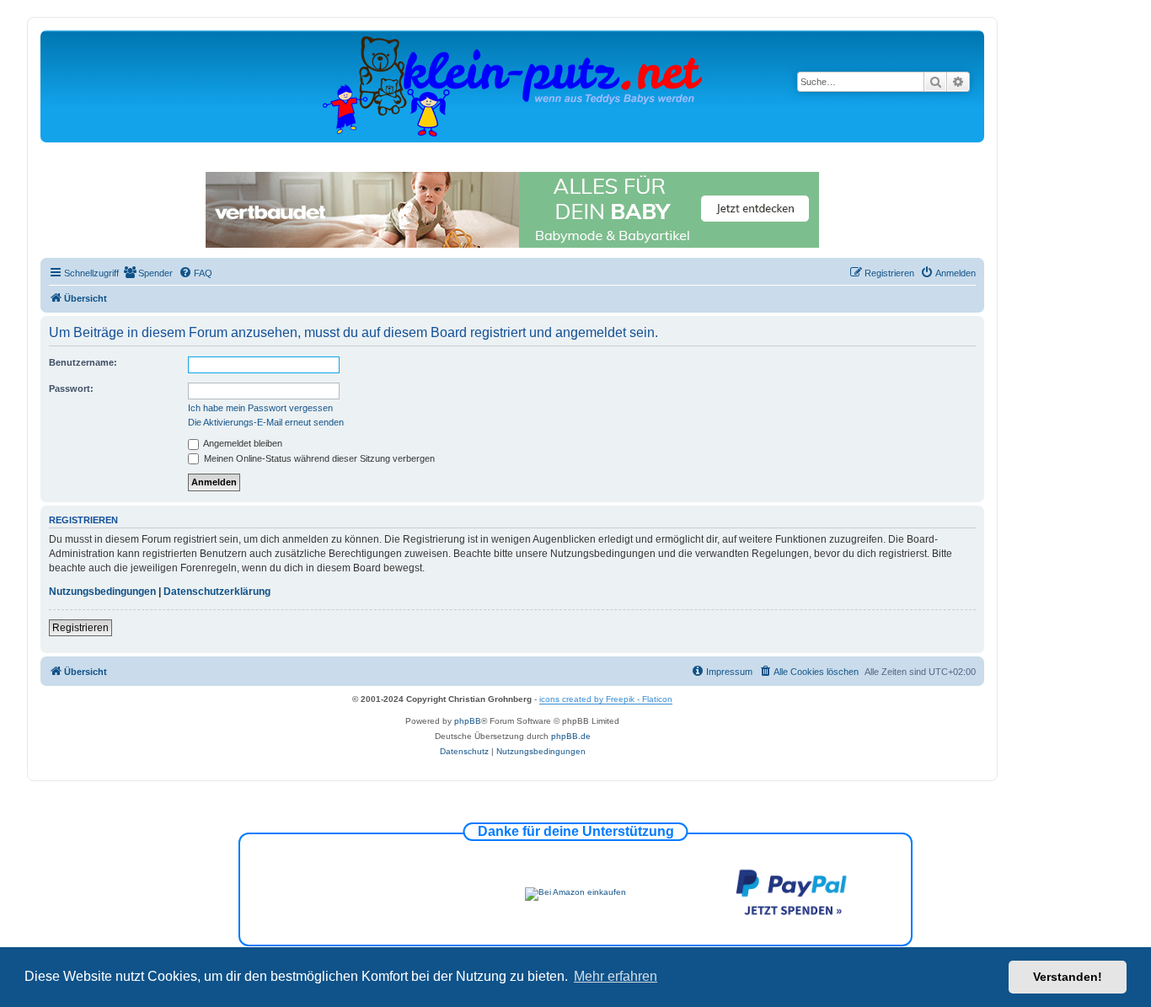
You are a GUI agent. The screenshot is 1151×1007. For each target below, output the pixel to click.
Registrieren (80, 628)
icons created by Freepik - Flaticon (605, 699)
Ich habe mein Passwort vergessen (260, 408)
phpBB (467, 721)
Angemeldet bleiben (241, 443)
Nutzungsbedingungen (102, 591)
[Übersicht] (512, 85)
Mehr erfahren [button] (615, 976)
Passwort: (71, 388)
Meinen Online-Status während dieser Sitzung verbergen (318, 458)
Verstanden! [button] (1067, 976)
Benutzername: (83, 362)
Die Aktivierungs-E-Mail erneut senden (266, 422)
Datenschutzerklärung (216, 591)
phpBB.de (571, 736)
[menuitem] (148, 273)
